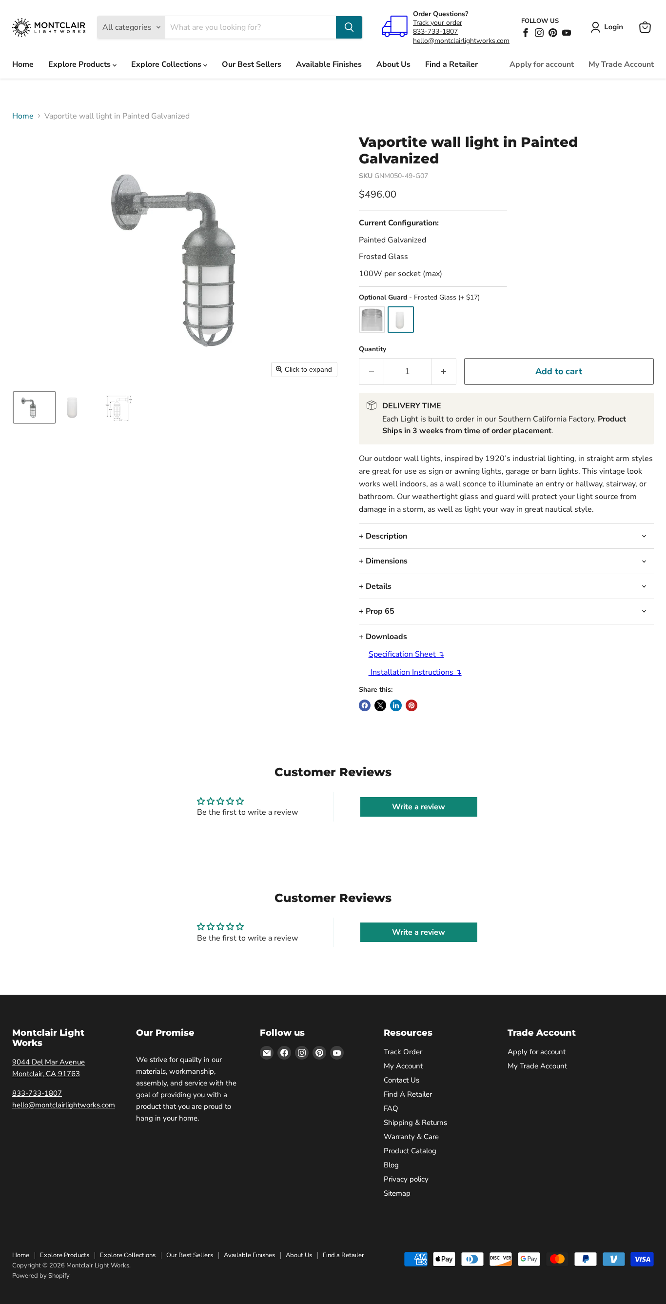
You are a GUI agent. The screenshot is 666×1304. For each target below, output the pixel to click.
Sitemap (397, 1193)
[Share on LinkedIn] (396, 705)
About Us (393, 64)
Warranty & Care (411, 1137)
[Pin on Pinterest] (411, 705)
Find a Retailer (451, 64)
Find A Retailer (408, 1094)
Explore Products (80, 64)
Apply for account (541, 64)
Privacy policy (406, 1179)
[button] (608, 27)
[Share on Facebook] (365, 705)
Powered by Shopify (41, 1275)
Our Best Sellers (251, 64)
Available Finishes (329, 64)
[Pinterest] (552, 32)
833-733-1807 (435, 31)
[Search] (349, 27)
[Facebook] (525, 32)
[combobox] (250, 27)
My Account (403, 1066)
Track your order (437, 22)
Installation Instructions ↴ (415, 672)
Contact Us (401, 1080)
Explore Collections (167, 64)
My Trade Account (621, 64)
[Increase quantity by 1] (443, 371)
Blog (391, 1165)
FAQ (391, 1108)
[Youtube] (566, 32)
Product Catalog (410, 1151)
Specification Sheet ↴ (406, 654)
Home (23, 64)
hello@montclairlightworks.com (461, 40)
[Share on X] (380, 705)
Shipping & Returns (415, 1122)
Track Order (403, 1052)
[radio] (372, 319)
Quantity (372, 349)
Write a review (418, 807)
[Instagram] (539, 32)
